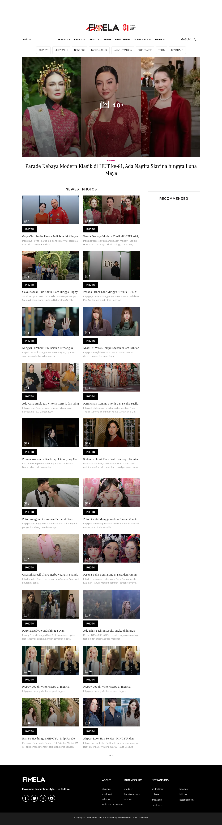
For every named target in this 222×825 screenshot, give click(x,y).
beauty (94, 39)
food (107, 39)
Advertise (106, 799)
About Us (106, 789)
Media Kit (128, 789)
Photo (29, 229)
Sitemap (128, 799)
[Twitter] (43, 798)
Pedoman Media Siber (112, 804)
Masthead (107, 794)
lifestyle (63, 39)
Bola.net (155, 794)
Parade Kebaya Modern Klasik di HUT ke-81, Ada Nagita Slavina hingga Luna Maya (111, 170)
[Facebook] (25, 798)
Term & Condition (132, 794)
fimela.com (97, 818)
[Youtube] (51, 798)
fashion (79, 39)
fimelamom (122, 39)
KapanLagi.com (187, 800)
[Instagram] (34, 798)
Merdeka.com (158, 805)
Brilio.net (184, 794)
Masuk (185, 39)
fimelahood (142, 39)
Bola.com (184, 789)
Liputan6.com (158, 789)
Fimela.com (157, 800)
